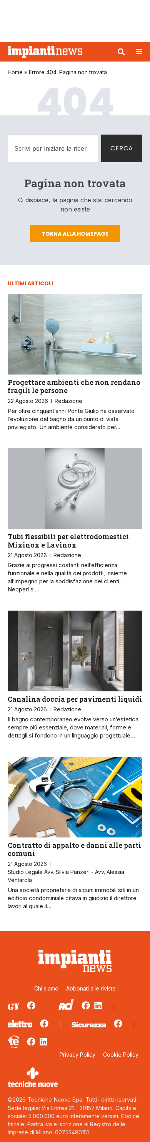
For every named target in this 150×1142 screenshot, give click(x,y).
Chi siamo (46, 988)
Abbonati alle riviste (91, 988)
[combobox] (53, 148)
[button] (121, 51)
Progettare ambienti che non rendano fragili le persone (74, 386)
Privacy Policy (77, 1054)
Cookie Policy (120, 1054)
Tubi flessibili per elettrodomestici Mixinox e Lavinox (68, 540)
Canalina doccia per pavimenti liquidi (75, 699)
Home (15, 72)
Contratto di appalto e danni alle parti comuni (74, 849)
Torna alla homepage (75, 234)
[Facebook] (31, 1005)
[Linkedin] (98, 1005)
